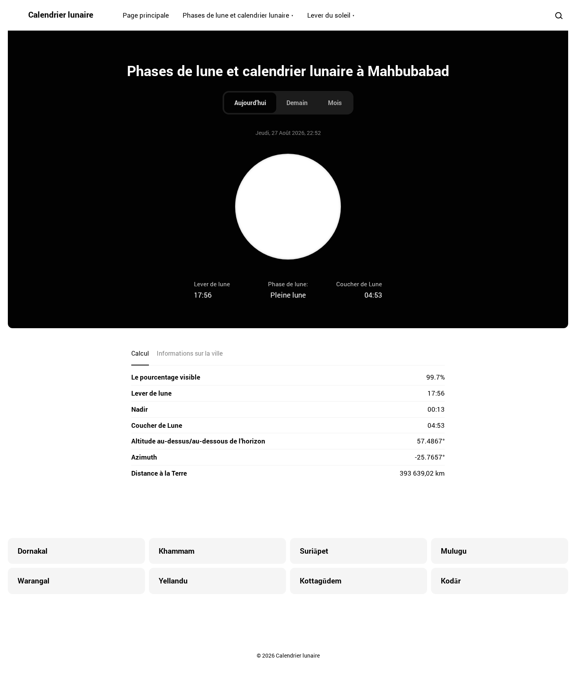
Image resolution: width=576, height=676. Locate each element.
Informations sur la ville (190, 353)
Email (335, 509)
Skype (272, 509)
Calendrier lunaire (60, 14)
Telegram (304, 509)
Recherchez (558, 15)
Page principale (146, 15)
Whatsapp (319, 509)
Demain (297, 102)
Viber (288, 509)
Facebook (241, 509)
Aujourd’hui (250, 102)
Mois (335, 102)
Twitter (257, 509)
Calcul (140, 353)
